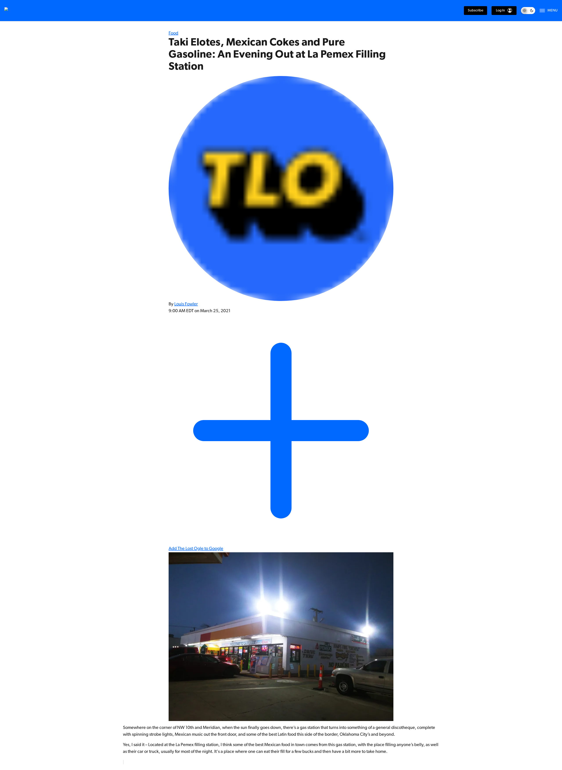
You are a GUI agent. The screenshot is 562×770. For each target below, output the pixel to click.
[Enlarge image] (123, 762)
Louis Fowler (186, 304)
